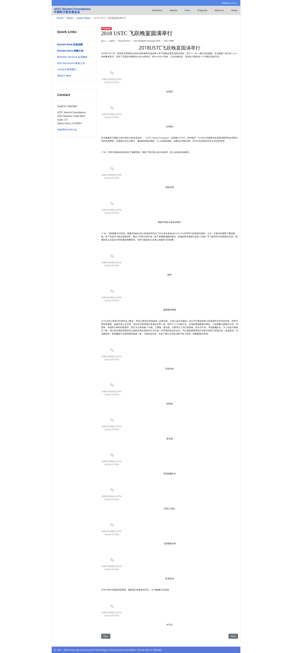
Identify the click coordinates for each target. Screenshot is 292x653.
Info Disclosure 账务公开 (71, 63)
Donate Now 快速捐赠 (70, 44)
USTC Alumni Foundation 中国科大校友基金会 (72, 10)
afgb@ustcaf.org (229, 3)
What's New (64, 75)
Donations (157, 10)
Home (234, 10)
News (187, 10)
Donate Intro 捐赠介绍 (70, 50)
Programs (202, 10)
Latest (112, 40)
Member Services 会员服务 (72, 57)
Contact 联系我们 (66, 69)
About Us (219, 10)
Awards (173, 10)
